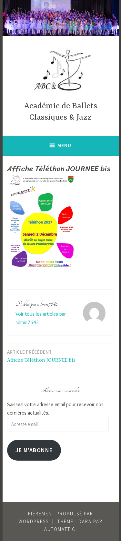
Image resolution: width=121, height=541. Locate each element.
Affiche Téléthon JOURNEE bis (41, 356)
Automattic (60, 529)
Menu (64, 145)
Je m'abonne (34, 450)
